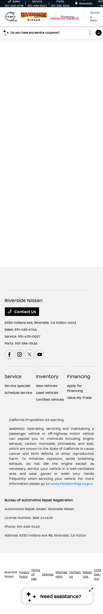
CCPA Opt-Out (97, 574)
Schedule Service (18, 392)
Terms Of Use (35, 574)
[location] (76, 3)
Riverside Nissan (11, 574)
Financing (78, 376)
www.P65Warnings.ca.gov (71, 483)
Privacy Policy (24, 574)
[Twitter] (29, 354)
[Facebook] (9, 354)
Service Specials (17, 385)
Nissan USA (87, 574)
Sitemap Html (61, 574)
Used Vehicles (47, 392)
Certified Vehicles (50, 399)
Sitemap (48, 574)
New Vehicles (46, 385)
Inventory (47, 376)
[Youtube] (39, 354)
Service (13, 376)
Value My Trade (79, 397)
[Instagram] (19, 354)
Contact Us (24, 311)
